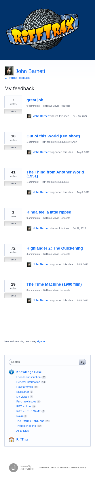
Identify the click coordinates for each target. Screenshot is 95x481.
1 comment (32, 141)
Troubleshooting (26, 425)
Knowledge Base (29, 372)
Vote (13, 111)
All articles (22, 430)
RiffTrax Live (23, 406)
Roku (19, 416)
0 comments (33, 105)
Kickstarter (22, 391)
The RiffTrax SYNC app (30, 421)
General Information (28, 382)
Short (74, 141)
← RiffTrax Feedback (17, 77)
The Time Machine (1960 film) (54, 284)
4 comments (33, 254)
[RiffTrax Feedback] (43, 30)
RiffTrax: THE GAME (28, 411)
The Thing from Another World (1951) (55, 174)
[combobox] (45, 362)
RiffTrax (22, 439)
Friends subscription (28, 377)
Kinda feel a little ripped (49, 212)
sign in (41, 341)
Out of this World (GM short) (53, 136)
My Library (22, 396)
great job (35, 100)
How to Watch (24, 387)
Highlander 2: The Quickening (55, 248)
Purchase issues (26, 401)
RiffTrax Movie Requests (56, 105)
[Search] (82, 362)
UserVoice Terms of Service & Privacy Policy (62, 467)
